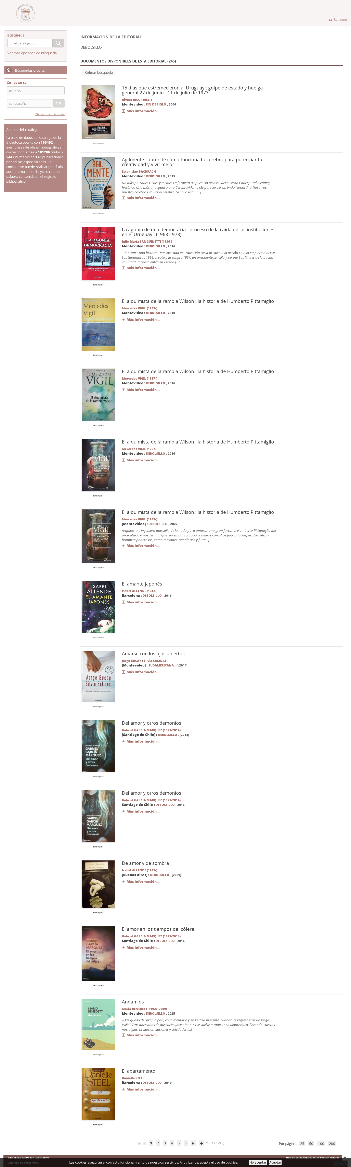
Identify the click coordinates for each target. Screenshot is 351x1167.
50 (311, 1143)
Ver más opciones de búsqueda (32, 53)
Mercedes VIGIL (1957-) (139, 308)
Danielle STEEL (133, 1078)
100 (321, 1143)
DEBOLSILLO (155, 176)
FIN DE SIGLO (156, 104)
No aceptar (257, 1162)
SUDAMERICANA (161, 665)
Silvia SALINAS (155, 661)
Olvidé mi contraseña (50, 114)
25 (302, 1143)
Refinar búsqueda (99, 72)
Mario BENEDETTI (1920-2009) (144, 1009)
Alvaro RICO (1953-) (137, 100)
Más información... (143, 111)
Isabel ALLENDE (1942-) (139, 591)
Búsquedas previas (30, 70)
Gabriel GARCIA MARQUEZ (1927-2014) (151, 730)
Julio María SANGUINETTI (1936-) (147, 241)
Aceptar (275, 1162)
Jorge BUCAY (131, 661)
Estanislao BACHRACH (139, 171)
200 (332, 1143)
